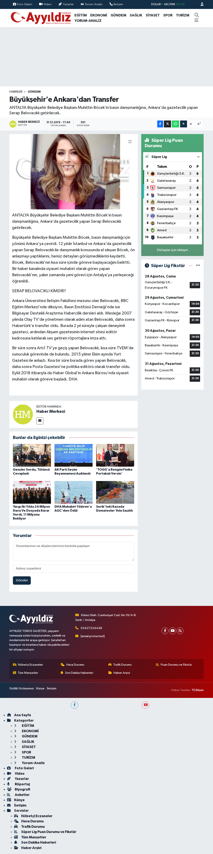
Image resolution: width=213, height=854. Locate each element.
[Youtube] (172, 630)
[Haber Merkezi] (23, 414)
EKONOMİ (98, 15)
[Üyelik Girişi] (200, 4)
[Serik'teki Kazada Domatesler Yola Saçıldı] (115, 492)
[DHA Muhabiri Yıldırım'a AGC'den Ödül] (73, 492)
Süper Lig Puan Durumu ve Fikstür (48, 832)
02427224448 (91, 628)
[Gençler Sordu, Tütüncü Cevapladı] (32, 455)
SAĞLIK (136, 15)
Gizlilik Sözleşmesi (21, 688)
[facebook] (74, 705)
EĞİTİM (80, 15)
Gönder (22, 580)
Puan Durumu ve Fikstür (176, 664)
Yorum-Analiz (94, 4)
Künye (40, 688)
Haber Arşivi (122, 672)
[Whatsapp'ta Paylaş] (175, 124)
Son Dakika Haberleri (79, 672)
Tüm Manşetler (28, 672)
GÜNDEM (118, 15)
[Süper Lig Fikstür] (198, 265)
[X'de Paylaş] (167, 124)
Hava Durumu (75, 664)
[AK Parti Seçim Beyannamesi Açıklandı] (73, 455)
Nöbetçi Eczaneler (30, 664)
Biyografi (22, 789)
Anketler (22, 795)
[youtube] (145, 705)
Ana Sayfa (22, 715)
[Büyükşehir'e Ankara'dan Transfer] (73, 171)
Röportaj (22, 784)
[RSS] (180, 630)
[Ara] (197, 15)
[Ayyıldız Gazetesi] (41, 17)
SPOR (167, 15)
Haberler (15, 91)
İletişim (118, 4)
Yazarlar (68, 4)
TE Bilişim (198, 690)
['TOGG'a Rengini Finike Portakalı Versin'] (115, 455)
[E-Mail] (39, 421)
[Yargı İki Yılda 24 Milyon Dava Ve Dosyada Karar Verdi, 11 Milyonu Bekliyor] (32, 492)
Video (47, 4)
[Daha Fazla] (183, 124)
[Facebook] (165, 630)
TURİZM (182, 15)
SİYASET (153, 15)
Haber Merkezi (50, 411)
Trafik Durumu (122, 664)
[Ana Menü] (196, 21)
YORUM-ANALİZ (88, 20)
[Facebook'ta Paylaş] (160, 124)
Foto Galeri (24, 4)
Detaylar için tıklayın (172, 250)
